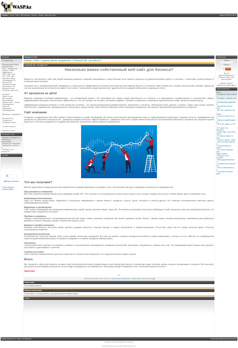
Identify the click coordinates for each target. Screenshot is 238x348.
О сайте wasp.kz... (9, 126)
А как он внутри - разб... (227, 140)
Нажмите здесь (225, 77)
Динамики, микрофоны (11, 114)
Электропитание (9, 84)
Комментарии (8, 189)
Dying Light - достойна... (227, 132)
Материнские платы (10, 64)
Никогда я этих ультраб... (222, 157)
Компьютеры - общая (11, 102)
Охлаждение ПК (8, 80)
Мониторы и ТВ (8, 86)
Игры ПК (5, 106)
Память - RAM (8, 70)
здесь (233, 85)
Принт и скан (7, 96)
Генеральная (7, 60)
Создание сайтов (9, 122)
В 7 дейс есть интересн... (222, 129)
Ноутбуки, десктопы (10, 90)
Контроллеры (7, 66)
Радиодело (6, 108)
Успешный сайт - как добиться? (87, 60)
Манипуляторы (8, 88)
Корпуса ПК (7, 82)
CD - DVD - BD (8, 76)
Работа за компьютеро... (7, 141)
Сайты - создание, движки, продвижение (52, 60)
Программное (8, 104)
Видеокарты (7, 72)
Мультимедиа (7, 100)
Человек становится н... (12, 138)
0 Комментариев (136, 278)
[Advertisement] (119, 35)
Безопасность (8, 118)
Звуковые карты (8, 78)
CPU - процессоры (9, 68)
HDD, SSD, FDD (8, 74)
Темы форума (8, 187)
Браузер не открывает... (12, 144)
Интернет (6, 94)
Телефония (7, 120)
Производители (8, 110)
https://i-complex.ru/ (100, 119)
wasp (93, 278)
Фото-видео (7, 98)
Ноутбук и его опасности (7, 150)
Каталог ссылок (8, 130)
